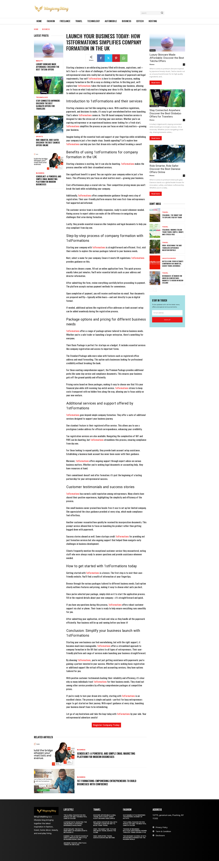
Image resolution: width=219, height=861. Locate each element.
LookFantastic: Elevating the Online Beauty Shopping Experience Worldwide (75, 823)
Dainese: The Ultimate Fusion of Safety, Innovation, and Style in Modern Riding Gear (76, 837)
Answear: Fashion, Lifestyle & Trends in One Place (75, 844)
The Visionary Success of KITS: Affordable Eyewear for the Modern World (134, 837)
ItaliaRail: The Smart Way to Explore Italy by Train (172, 216)
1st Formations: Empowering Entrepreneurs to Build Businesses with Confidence (106, 782)
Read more (155, 83)
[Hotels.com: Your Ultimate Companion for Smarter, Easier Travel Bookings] (155, 262)
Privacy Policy (162, 827)
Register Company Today (106, 725)
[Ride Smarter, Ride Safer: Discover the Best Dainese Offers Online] (48, 124)
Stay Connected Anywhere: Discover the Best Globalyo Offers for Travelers (48, 104)
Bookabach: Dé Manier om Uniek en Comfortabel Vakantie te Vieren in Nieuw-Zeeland (173, 279)
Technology (42, 97)
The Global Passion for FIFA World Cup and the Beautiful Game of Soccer (75, 816)
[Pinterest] (116, 58)
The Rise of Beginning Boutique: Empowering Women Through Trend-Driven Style (135, 830)
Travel (165, 212)
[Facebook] (101, 58)
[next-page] (155, 289)
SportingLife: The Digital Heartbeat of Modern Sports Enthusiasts (75, 830)
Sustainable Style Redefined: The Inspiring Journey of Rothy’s (134, 816)
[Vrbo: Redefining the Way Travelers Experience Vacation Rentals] (155, 247)
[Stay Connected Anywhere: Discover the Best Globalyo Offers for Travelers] (48, 85)
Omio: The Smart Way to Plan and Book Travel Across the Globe (104, 830)
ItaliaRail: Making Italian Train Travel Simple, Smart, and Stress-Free (173, 232)
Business (46, 29)
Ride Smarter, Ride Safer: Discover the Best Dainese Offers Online (48, 142)
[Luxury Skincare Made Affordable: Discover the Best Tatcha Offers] (48, 49)
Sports (39, 136)
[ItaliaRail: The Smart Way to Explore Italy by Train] (155, 215)
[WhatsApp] (123, 58)
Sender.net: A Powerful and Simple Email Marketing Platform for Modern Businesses (48, 180)
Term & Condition (163, 831)
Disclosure (160, 835)
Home (36, 29)
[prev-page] (151, 289)
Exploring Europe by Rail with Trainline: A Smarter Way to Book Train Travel (105, 823)
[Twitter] (108, 58)
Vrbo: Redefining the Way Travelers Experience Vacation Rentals (172, 247)
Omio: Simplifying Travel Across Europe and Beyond (104, 837)
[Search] (162, 13)
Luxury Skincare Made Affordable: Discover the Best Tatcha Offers (47, 67)
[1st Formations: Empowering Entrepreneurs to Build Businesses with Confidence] (54, 781)
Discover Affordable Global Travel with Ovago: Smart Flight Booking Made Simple (104, 816)
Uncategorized (169, 258)
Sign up (167, 320)
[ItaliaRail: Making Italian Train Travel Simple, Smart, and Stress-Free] (155, 231)
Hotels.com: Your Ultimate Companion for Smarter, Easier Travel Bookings (172, 263)
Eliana (152, 64)
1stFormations (95, 78)
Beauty (39, 61)
